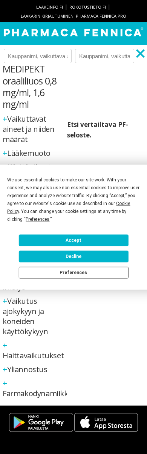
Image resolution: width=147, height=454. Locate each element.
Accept (73, 240)
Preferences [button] (37, 219)
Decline (73, 256)
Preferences (73, 272)
